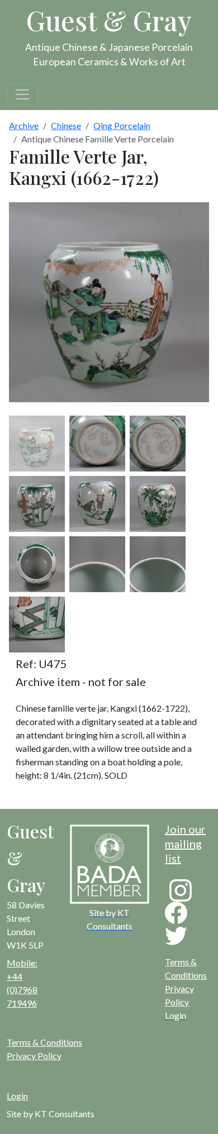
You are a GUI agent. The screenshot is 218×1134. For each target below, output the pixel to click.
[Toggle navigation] (22, 94)
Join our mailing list (185, 843)
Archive (24, 125)
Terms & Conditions (44, 1042)
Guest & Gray (109, 20)
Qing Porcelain (121, 125)
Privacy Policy (34, 1055)
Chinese (66, 125)
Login (17, 1095)
